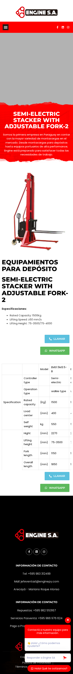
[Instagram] (68, 27)
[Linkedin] (63, 27)
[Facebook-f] (57, 27)
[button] (6, 27)
